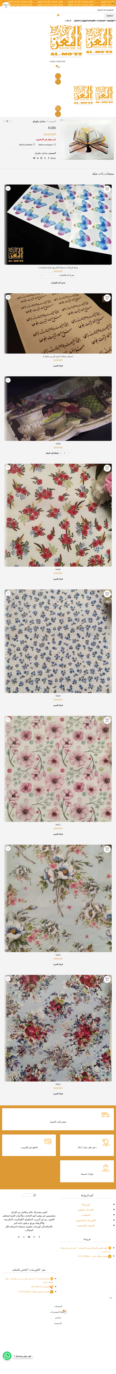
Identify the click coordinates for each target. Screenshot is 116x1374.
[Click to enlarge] (111, 1298)
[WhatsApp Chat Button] (7, 1355)
